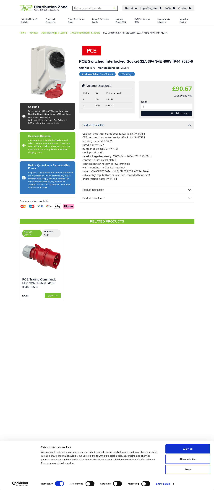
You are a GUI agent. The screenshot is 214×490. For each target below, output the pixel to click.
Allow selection (188, 459)
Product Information (93, 190)
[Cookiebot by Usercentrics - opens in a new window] (20, 484)
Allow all (188, 449)
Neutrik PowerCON (121, 20)
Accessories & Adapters (163, 20)
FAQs (168, 8)
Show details (163, 483)
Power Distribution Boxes (76, 20)
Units (144, 102)
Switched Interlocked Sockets (85, 32)
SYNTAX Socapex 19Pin (142, 20)
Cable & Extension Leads (100, 20)
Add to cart (182, 113)
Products (33, 32)
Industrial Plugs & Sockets (29, 20)
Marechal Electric (184, 20)
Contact (183, 8)
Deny (188, 469)
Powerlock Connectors (51, 20)
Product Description (93, 125)
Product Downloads (93, 198)
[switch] (90, 483)
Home (23, 32)
